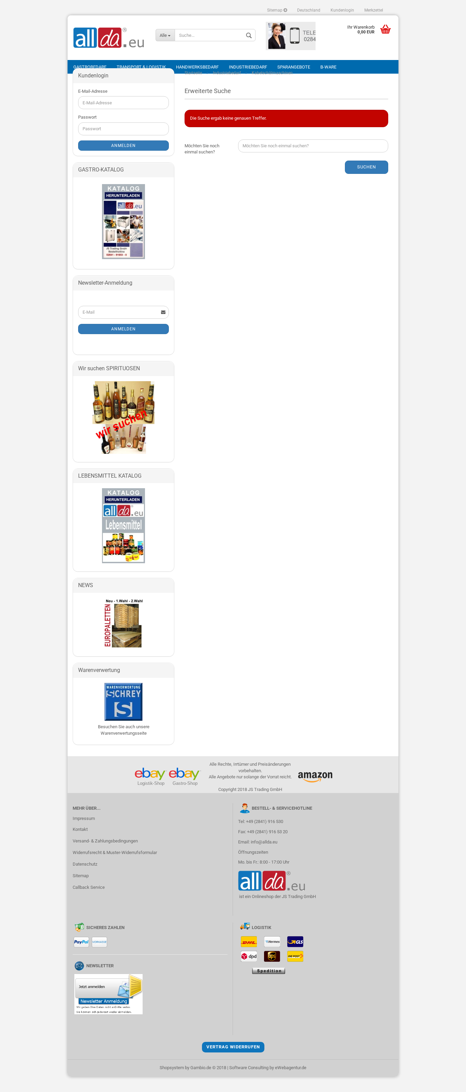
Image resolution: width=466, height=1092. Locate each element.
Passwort (87, 117)
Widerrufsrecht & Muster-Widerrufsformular (115, 852)
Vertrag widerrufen (233, 1046)
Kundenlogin (342, 10)
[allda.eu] (109, 37)
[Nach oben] (447, 1081)
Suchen (366, 166)
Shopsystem (172, 1067)
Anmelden (123, 145)
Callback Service (89, 887)
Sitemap (275, 10)
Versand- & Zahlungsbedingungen (105, 840)
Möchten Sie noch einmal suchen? (202, 149)
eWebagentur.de (290, 1067)
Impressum (84, 818)
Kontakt (80, 829)
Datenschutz (85, 864)
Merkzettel (373, 10)
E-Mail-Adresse (92, 91)
